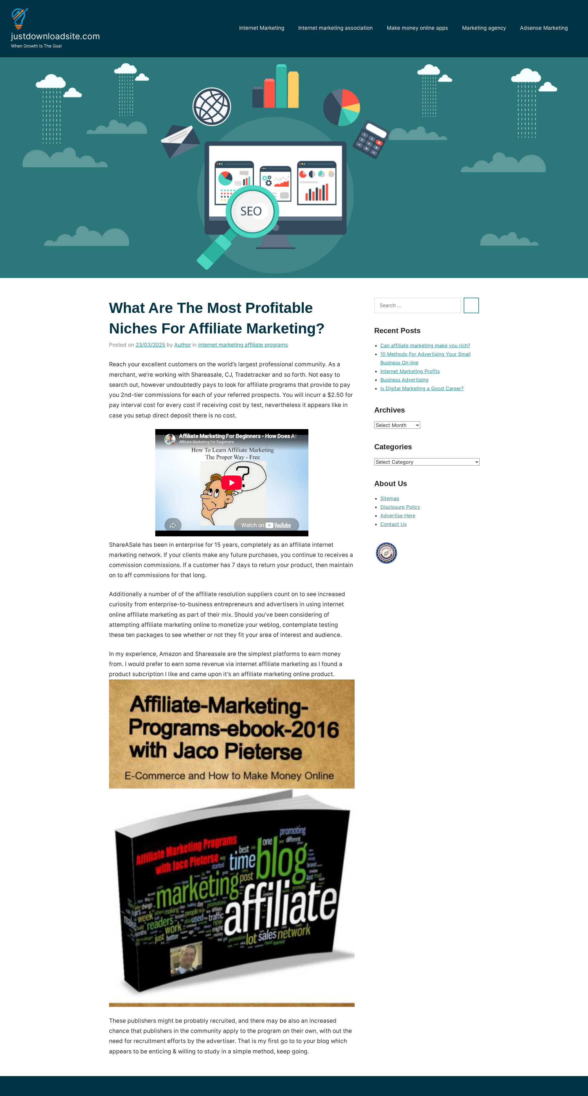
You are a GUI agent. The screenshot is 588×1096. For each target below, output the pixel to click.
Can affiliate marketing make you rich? (425, 345)
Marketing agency (484, 28)
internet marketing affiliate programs (243, 345)
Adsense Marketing (544, 28)
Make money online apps (417, 28)
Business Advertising (404, 380)
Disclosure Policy (400, 507)
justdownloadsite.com (55, 36)
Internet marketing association (335, 28)
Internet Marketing (261, 28)
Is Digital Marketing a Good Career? (422, 388)
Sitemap (389, 498)
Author (182, 345)
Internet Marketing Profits (410, 371)
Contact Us (393, 524)
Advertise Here (397, 515)
